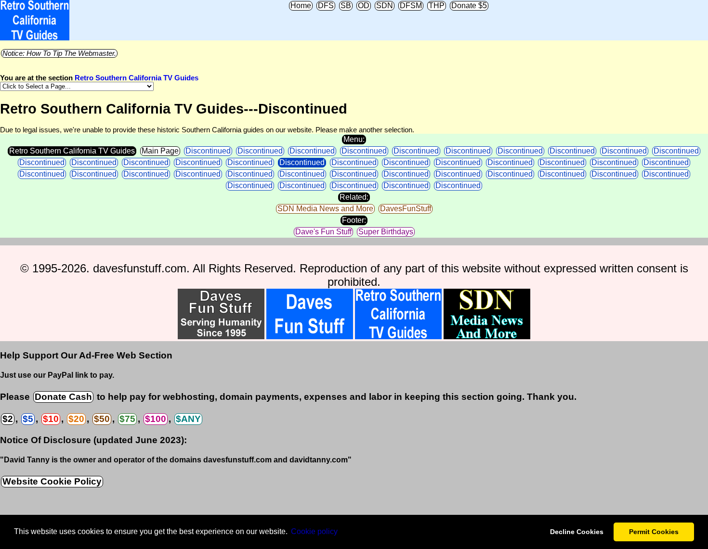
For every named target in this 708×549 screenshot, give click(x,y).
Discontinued (208, 151)
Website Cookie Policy (52, 481)
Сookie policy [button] (314, 531)
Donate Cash (63, 397)
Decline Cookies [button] (576, 532)
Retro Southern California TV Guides (136, 78)
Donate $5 (469, 5)
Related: (354, 197)
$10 (51, 419)
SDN (384, 5)
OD (363, 5)
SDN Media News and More (325, 208)
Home (300, 5)
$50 (102, 419)
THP (437, 5)
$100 (155, 419)
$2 (7, 419)
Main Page (160, 151)
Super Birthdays (385, 232)
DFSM (411, 5)
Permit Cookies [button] (654, 532)
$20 (76, 419)
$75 (127, 419)
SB (346, 5)
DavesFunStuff (405, 208)
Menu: (354, 139)
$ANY (188, 419)
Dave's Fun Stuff (323, 232)
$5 (28, 419)
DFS (326, 5)
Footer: (354, 220)
